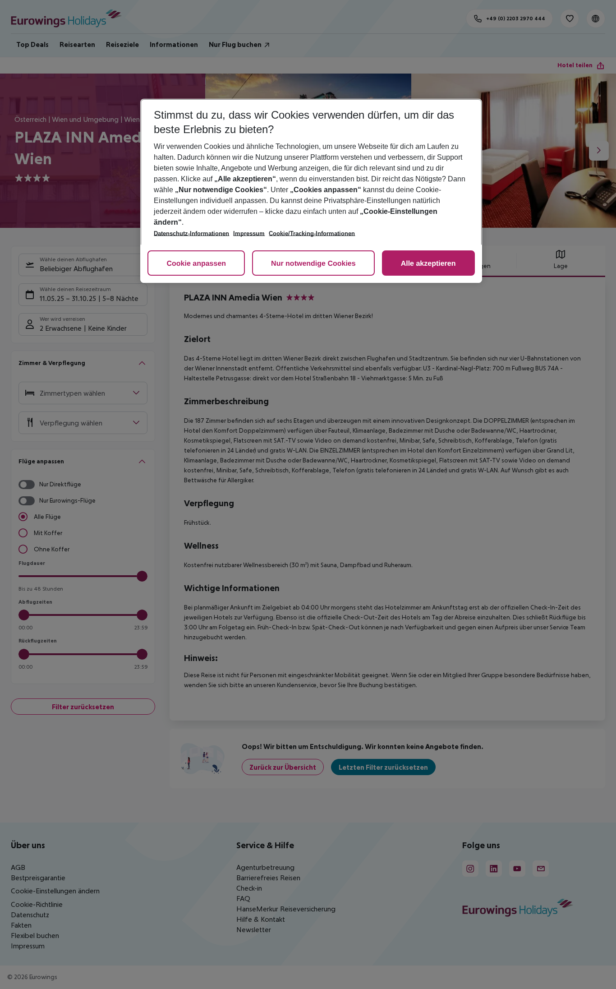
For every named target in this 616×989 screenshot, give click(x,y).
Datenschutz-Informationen (191, 233)
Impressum (249, 233)
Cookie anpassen (196, 264)
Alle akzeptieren (428, 264)
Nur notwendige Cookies (313, 264)
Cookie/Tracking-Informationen (312, 233)
